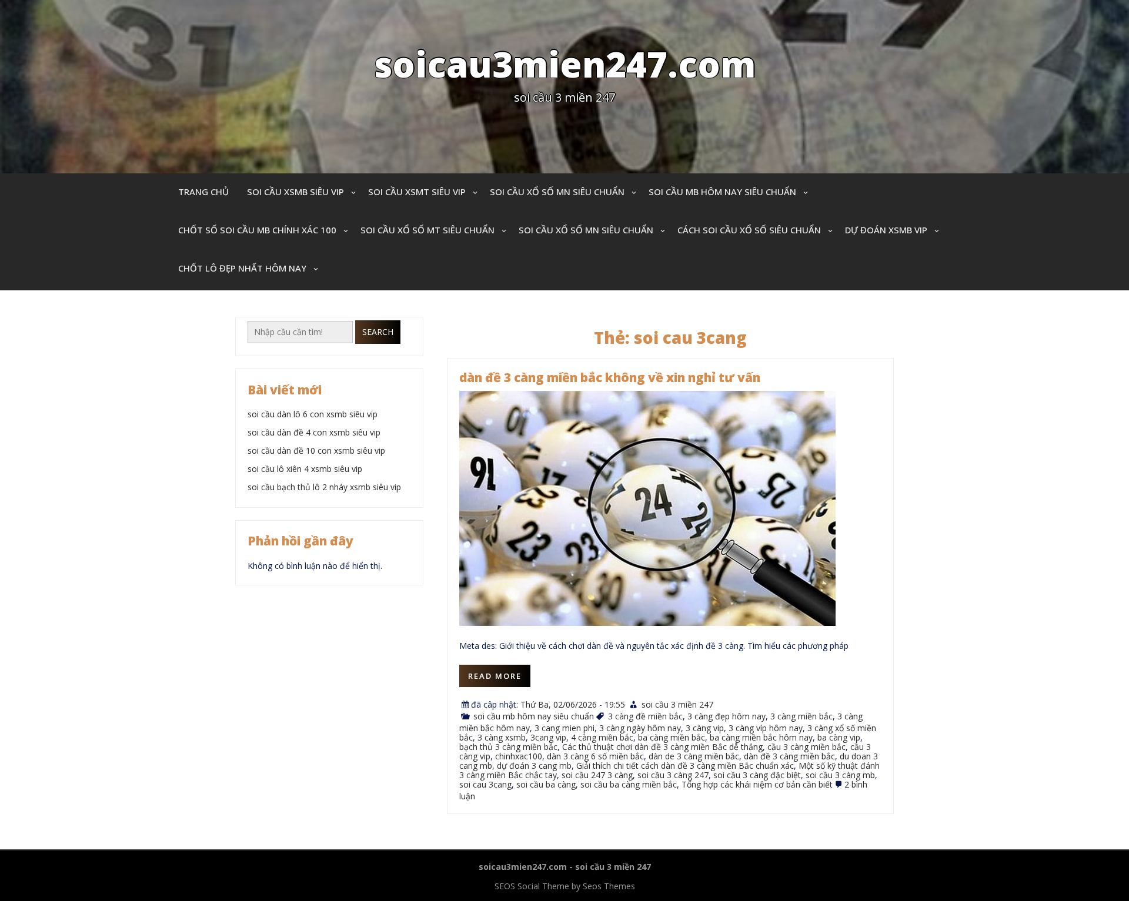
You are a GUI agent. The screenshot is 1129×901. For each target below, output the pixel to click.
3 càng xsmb (501, 737)
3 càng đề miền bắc (645, 716)
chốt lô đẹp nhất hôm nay (242, 268)
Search (377, 331)
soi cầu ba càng (546, 784)
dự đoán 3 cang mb (534, 765)
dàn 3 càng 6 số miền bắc (595, 756)
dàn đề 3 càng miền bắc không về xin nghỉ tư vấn (609, 377)
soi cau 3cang (485, 784)
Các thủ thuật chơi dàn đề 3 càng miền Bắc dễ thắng (662, 746)
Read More (495, 676)
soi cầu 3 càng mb (840, 775)
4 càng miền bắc (602, 737)
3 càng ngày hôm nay (640, 727)
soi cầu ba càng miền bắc (628, 784)
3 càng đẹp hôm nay (726, 716)
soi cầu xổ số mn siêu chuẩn (557, 191)
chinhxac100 (518, 756)
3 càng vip (705, 727)
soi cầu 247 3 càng (597, 775)
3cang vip (548, 737)
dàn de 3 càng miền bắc (694, 756)
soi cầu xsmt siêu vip (417, 191)
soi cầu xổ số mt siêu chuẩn (427, 230)
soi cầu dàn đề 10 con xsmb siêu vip (316, 450)
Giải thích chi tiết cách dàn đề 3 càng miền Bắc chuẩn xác (685, 765)
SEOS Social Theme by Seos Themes (565, 886)
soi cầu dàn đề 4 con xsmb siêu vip (314, 432)
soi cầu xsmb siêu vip (295, 191)
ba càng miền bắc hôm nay (761, 737)
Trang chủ (203, 191)
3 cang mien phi (564, 727)
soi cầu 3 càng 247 (673, 775)
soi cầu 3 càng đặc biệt (757, 775)
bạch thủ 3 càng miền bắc (508, 746)
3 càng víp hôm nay (766, 727)
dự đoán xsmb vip (886, 230)
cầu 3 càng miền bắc (806, 746)
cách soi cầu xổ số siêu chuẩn (749, 230)
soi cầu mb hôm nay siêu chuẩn (722, 191)
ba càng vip (838, 737)
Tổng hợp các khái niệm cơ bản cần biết (757, 784)
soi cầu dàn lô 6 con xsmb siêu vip (313, 414)
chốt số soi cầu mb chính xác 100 (257, 230)
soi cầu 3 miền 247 (677, 704)
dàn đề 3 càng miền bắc (789, 756)
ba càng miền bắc (671, 737)
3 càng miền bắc (801, 716)
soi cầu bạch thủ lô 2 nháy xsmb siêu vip (324, 487)
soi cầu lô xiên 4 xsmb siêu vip (305, 468)
